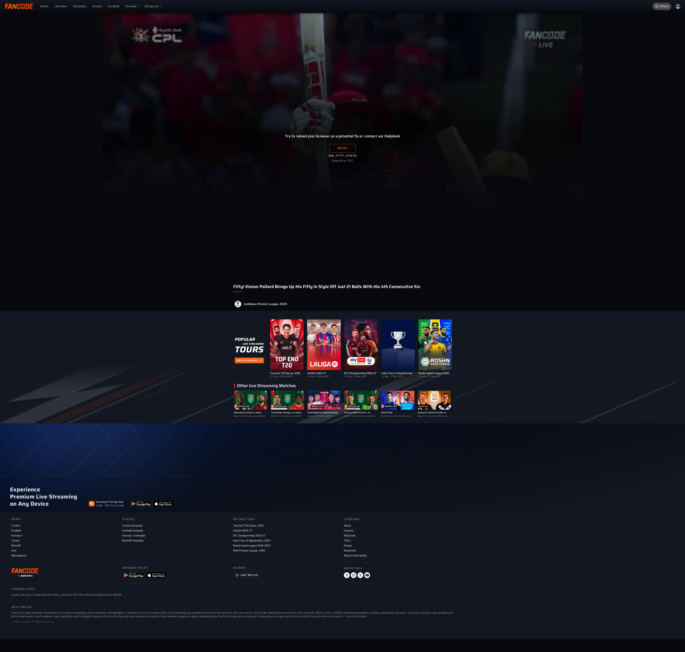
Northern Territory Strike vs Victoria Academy (432, 412)
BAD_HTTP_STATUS (342, 165)
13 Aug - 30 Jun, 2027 (429, 376)
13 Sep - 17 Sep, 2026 (392, 376)
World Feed (386, 412)
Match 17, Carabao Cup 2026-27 (286, 416)
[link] (250, 404)
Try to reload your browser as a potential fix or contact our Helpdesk (342, 145)
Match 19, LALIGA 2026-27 (320, 416)
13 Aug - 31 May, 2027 (355, 376)
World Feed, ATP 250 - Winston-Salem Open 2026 (396, 416)
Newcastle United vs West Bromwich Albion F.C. (248, 412)
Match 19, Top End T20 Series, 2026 (433, 416)
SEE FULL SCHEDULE (247, 360)
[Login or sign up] (678, 6)
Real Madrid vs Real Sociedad (323, 412)
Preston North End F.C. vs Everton (357, 412)
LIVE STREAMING (253, 344)
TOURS (249, 349)
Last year (237, 291)
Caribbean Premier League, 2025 (265, 304)
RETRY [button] (342, 157)
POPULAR (245, 339)
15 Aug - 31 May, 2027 (318, 376)
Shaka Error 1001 (342, 170)
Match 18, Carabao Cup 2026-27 (359, 416)
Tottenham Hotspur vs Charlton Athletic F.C (287, 412)
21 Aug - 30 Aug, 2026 (281, 376)
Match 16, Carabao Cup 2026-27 (249, 416)
